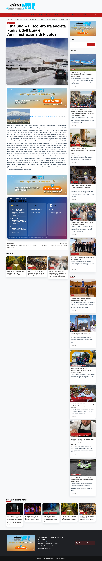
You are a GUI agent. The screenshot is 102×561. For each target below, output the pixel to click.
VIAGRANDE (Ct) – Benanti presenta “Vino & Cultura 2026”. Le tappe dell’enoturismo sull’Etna (81, 187)
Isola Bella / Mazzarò (36, 209)
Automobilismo (84, 397)
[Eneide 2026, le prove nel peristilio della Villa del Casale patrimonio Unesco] (32, 509)
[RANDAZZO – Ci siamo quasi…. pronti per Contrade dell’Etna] (83, 212)
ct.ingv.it (45, 237)
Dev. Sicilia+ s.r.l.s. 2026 (44, 548)
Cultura (63, 14)
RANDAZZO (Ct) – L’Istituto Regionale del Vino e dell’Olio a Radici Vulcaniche (15, 273)
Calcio (72, 398)
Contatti (83, 14)
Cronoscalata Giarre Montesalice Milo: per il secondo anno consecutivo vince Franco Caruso (82, 479)
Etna (13, 23)
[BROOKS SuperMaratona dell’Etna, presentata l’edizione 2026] (83, 288)
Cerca (72, 39)
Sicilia (33, 14)
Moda (78, 14)
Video (72, 400)
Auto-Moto (57, 14)
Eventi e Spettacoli (41, 14)
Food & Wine (71, 14)
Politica (14, 14)
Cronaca (20, 14)
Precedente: (21, 245)
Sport (50, 14)
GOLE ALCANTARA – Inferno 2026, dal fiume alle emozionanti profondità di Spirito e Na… (19, 211)
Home (8, 14)
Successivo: (54, 244)
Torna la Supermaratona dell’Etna (81, 333)
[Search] (95, 15)
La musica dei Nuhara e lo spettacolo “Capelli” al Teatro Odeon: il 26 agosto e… (19, 229)
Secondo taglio (79, 365)
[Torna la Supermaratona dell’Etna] (83, 323)
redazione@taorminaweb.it (45, 546)
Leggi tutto (74, 87)
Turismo (27, 14)
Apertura (9, 23)
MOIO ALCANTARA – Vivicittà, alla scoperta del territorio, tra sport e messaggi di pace (81, 370)
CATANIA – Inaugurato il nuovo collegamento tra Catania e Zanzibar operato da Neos (81, 74)
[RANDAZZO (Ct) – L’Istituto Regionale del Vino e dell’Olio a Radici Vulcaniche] (16, 263)
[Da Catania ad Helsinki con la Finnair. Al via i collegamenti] (83, 247)
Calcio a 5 (77, 398)
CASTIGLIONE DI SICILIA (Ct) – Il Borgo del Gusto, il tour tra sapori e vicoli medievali (82, 405)
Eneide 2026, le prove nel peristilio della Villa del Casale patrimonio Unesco (19, 220)
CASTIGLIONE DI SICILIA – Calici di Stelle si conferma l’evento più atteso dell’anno (36, 273)
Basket (90, 397)
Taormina (73, 144)
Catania (72, 253)
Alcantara (73, 106)
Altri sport (78, 397)
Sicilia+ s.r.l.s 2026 (60, 558)
